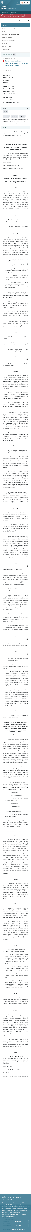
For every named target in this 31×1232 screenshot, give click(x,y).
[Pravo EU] (27, 359)
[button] (15, 55)
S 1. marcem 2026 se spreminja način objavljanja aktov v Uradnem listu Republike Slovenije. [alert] (16, 15)
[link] (5, 12)
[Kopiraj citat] (14, 54)
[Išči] (18, 2)
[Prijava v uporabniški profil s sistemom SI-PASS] (25, 2)
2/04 (13, 70)
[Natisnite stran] (28, 20)
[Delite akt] (25, 20)
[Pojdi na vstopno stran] (5, 3)
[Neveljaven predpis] (3, 61)
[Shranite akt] (22, 20)
